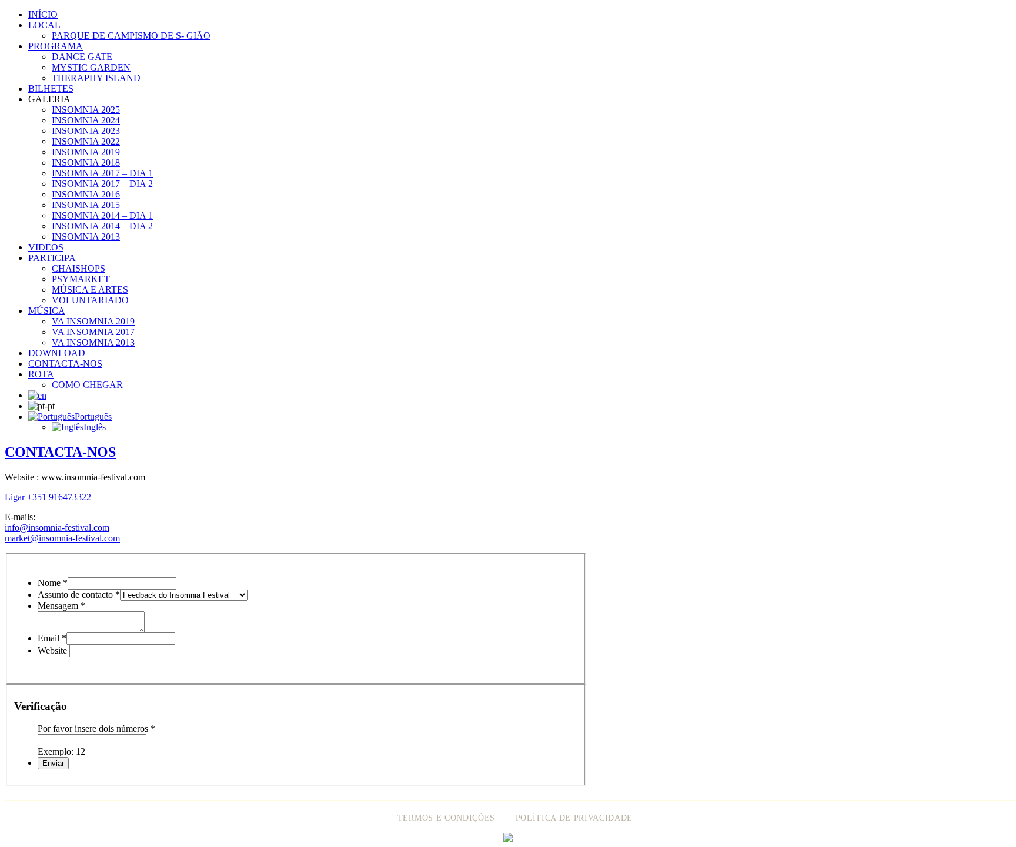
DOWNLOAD (56, 353)
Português (93, 416)
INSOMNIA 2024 (86, 120)
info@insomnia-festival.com (57, 528)
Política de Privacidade (574, 817)
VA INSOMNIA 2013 (93, 342)
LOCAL (44, 25)
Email (52, 638)
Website (53, 650)
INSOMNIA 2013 (86, 237)
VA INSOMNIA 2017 (93, 332)
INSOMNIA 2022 (86, 141)
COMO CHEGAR (87, 385)
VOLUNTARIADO (90, 300)
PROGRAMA (55, 46)
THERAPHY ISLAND (96, 78)
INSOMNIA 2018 (86, 163)
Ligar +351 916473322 (48, 497)
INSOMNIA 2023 (86, 131)
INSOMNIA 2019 (86, 152)
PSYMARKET (81, 279)
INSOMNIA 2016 (86, 194)
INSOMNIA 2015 (86, 205)
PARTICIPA (52, 258)
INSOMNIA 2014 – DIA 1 (102, 215)
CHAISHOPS (78, 268)
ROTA (41, 374)
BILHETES (50, 88)
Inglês (94, 427)
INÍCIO (43, 14)
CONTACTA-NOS (65, 364)
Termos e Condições (446, 817)
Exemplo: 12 (61, 751)
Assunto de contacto (79, 595)
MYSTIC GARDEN (91, 67)
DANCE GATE (82, 57)
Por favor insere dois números (96, 729)
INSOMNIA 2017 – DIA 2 (102, 184)
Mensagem (61, 606)
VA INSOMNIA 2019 (93, 321)
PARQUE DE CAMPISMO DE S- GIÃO (131, 36)
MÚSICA (46, 311)
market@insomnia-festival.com (62, 538)
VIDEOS (45, 247)
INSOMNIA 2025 (86, 110)
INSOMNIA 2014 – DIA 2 (102, 226)
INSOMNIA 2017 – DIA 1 (102, 173)
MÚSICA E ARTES (90, 289)
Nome (53, 583)
